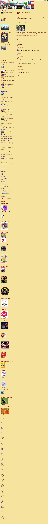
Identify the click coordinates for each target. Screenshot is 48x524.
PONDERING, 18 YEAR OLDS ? (4, 158)
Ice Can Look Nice (6, 130)
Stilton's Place (3, 82)
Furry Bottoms (3, 134)
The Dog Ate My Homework (7, 70)
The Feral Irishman (3, 74)
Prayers (21, 40)
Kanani (19, 44)
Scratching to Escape (3, 87)
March (1, 444)
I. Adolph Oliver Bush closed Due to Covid (5, 122)
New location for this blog (4, 126)
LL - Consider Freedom (3, 184)
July (1, 421)
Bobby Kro (17, 34)
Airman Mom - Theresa (3, 171)
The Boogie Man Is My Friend (4, 113)
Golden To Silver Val (21, 48)
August (1, 429)
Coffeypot (5, 11)
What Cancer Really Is (3, 146)
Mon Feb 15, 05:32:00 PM (21, 56)
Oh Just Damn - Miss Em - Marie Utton (5, 189)
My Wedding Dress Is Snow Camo (5, 117)
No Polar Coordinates (3, 100)
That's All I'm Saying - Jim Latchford (5, 192)
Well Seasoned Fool (3, 69)
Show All (14, 166)
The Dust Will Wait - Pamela (4, 194)
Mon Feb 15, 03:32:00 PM (21, 47)
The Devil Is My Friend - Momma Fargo (5, 193)
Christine (19, 53)
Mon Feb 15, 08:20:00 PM (21, 60)
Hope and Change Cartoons (3, 181)
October (1, 430)
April (1, 443)
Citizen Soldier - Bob (3, 176)
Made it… (2, 79)
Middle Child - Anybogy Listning (4, 187)
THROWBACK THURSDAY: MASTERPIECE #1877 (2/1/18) (7, 110)
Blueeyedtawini (2, 173)
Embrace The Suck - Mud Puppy (4, 178)
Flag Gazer (2, 179)
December (2, 436)
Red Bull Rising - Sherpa (3, 191)
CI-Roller (2, 174)
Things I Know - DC (3, 195)
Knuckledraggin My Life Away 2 (5, 91)
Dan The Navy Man (3, 104)
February (2, 426)
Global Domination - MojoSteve (4, 180)
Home (32, 76)
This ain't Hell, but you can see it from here (6, 96)
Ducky (19, 57)
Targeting (2, 62)
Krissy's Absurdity (3, 146)
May (1, 420)
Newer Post (17, 76)
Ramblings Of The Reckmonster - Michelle (5, 190)
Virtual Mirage (3, 61)
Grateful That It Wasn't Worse (4, 162)
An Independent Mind (3, 157)
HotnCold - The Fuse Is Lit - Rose (4, 182)
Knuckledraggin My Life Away (4, 126)
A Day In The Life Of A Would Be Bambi (5, 170)
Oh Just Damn (3, 153)
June (1, 422)
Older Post (46, 76)
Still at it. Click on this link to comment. (5, 96)
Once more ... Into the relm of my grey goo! (5, 154)
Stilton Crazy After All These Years (8, 83)
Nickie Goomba (2, 188)
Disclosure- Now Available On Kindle (6, 114)
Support (22, 40)
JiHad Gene (2, 183)
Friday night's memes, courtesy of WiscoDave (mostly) (9, 92)
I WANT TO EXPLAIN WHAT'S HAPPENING (6, 138)
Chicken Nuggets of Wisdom (4, 175)
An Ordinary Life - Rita (3, 172)
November (2, 437)
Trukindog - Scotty (3, 196)
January (1, 427)
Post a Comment (18, 75)
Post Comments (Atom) (22, 78)
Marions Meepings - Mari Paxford (4, 186)
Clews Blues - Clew (3, 177)
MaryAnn (19, 66)
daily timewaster (3, 65)
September (2, 418)
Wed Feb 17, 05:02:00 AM (21, 69)
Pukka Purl (2, 150)
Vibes (24, 40)
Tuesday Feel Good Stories (4, 142)
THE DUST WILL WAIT (4, 129)
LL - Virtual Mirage (3, 185)
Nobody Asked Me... (3, 79)
